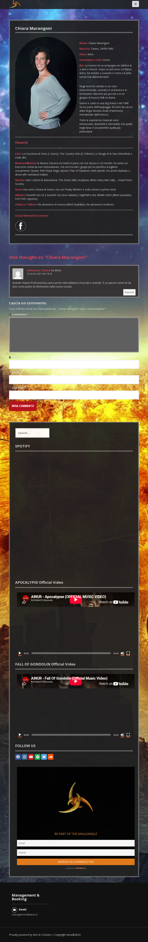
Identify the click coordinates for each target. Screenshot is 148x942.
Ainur (69, 934)
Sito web (17, 388)
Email (16, 372)
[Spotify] (37, 757)
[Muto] (122, 653)
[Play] (20, 653)
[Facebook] (18, 757)
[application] (74, 624)
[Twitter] (44, 757)
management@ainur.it (25, 914)
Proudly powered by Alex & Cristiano (30, 934)
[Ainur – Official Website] (21, 8)
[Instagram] (24, 757)
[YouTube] (31, 757)
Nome (16, 357)
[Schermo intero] (128, 653)
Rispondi (129, 292)
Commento (20, 314)
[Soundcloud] (50, 757)
